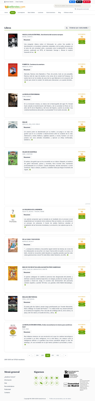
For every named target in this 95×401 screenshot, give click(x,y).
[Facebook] (36, 378)
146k (80, 1)
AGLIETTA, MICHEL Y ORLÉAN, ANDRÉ (33, 211)
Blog (59, 12)
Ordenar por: (78, 28)
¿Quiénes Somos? (9, 377)
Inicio (6, 12)
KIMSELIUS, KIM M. (27, 66)
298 (37, 355)
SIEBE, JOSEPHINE (27, 154)
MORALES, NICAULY (28, 241)
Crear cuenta (19, 1)
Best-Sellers (31, 12)
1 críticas (82, 43)
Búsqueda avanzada (82, 9)
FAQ (5, 383)
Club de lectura (50, 12)
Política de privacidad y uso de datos (60, 398)
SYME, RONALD (26, 96)
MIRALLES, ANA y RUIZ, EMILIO (31, 124)
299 (42, 355)
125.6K (88, 1)
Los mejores (21, 12)
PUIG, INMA (25, 329)
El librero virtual (68, 12)
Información (8, 380)
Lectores (40, 12)
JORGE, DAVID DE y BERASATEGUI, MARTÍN (34, 269)
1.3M (73, 1)
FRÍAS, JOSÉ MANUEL (28, 299)
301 (53, 355)
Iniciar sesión (10, 1)
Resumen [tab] (27, 40)
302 (57, 355)
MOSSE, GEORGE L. (27, 36)
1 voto (81, 41)
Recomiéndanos (9, 386)
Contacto (7, 392)
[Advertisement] (47, 21)
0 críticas (82, 72)
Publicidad (7, 389)
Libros (12, 12)
